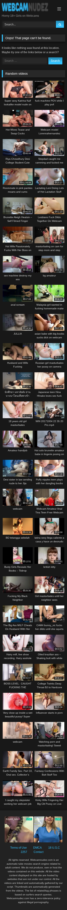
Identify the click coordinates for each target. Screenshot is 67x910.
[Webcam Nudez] (27, 7)
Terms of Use (18, 847)
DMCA (37, 847)
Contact (38, 851)
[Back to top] (56, 899)
